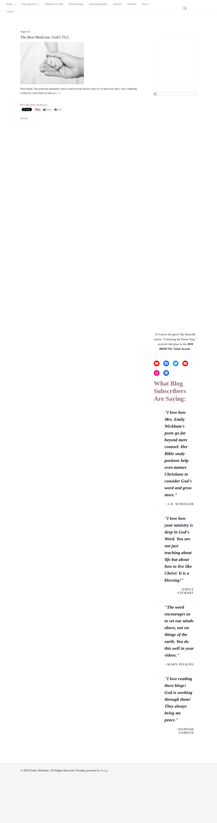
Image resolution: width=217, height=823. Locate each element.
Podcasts (117, 4)
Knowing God (28, 4)
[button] (155, 31)
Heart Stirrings (76, 4)
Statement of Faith (54, 4)
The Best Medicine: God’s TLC (44, 37)
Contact (10, 11)
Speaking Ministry (98, 4)
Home (9, 4)
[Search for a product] (185, 7)
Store (144, 4)
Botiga (104, 770)
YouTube (131, 4)
